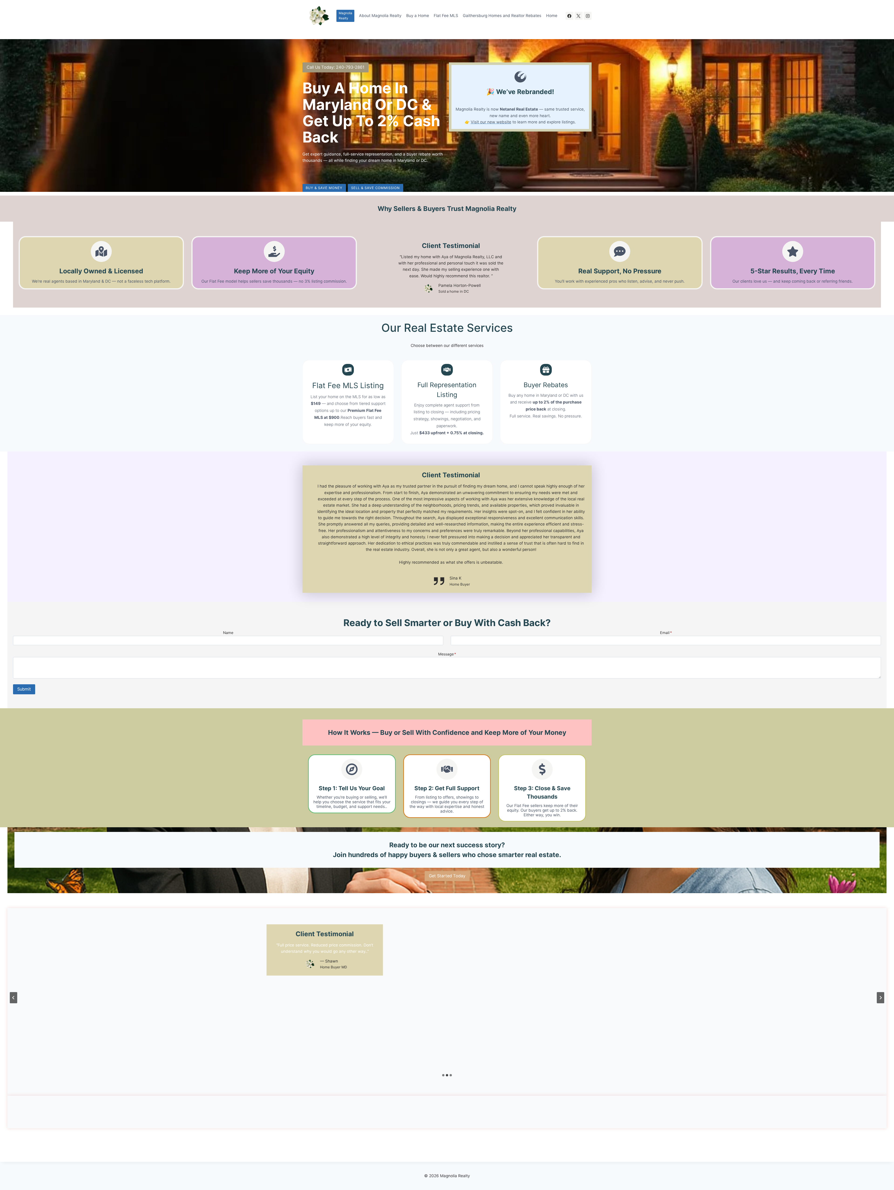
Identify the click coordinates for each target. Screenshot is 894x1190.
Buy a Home (417, 15)
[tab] (443, 1075)
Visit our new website (491, 122)
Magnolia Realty (345, 15)
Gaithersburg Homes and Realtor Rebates (502, 15)
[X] (578, 16)
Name (228, 632)
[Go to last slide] (13, 997)
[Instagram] (588, 16)
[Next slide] (880, 997)
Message (447, 654)
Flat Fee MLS (446, 15)
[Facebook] (569, 16)
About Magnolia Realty (380, 15)
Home (551, 15)
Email (666, 632)
